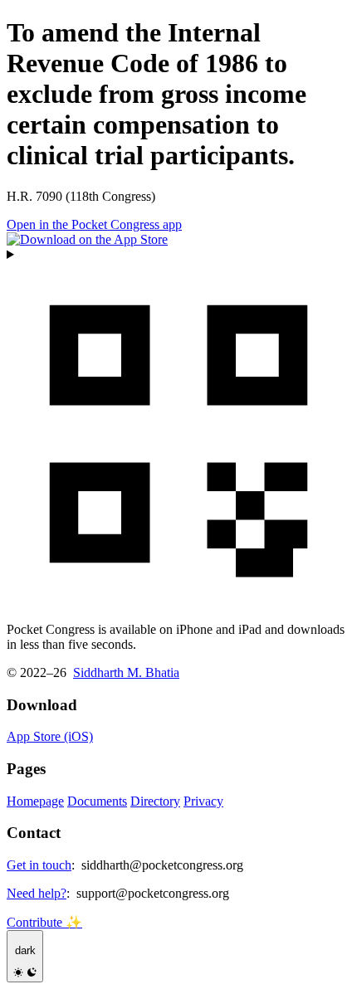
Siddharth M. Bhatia (126, 672)
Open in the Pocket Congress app (94, 224)
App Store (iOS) (50, 736)
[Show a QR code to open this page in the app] (178, 428)
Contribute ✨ (44, 922)
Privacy (203, 801)
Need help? (36, 893)
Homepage (35, 801)
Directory (155, 801)
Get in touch (39, 865)
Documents (97, 801)
